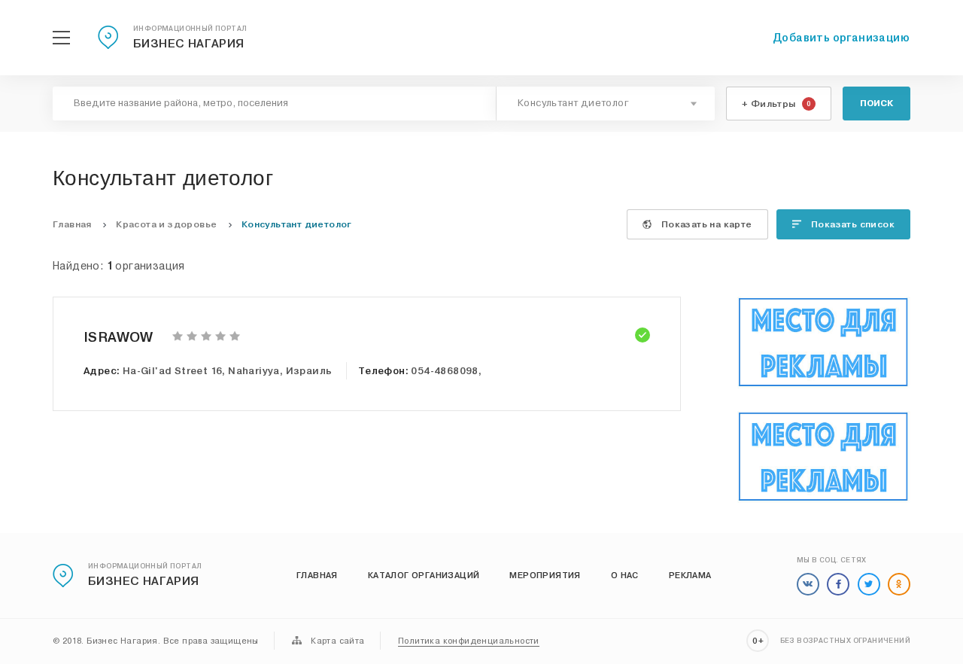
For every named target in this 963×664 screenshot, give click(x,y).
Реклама (690, 575)
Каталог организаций (424, 575)
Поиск (876, 103)
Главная (317, 575)
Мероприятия (544, 575)
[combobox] (606, 103)
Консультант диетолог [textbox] (573, 103)
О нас (625, 575)
